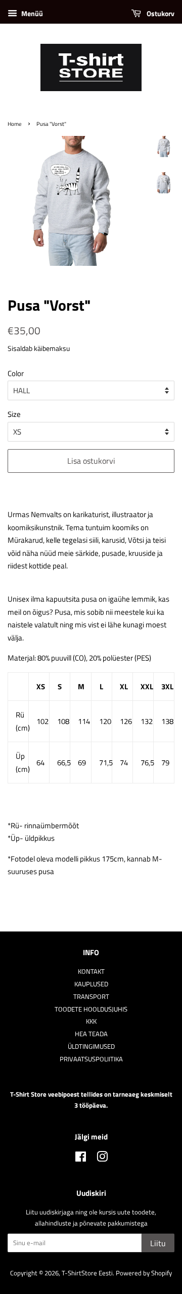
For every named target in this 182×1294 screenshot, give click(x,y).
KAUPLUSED (91, 984)
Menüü (31, 13)
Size (14, 414)
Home (15, 123)
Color (16, 373)
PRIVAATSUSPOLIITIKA (91, 1059)
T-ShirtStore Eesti (87, 1273)
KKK (91, 1021)
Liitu (158, 1243)
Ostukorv (159, 13)
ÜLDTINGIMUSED (91, 1046)
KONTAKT (91, 971)
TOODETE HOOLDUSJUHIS (91, 1009)
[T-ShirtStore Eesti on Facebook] (80, 1159)
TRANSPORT (91, 996)
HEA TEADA (91, 1034)
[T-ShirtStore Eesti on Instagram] (102, 1159)
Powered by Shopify (144, 1273)
